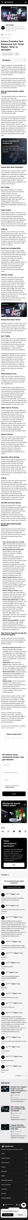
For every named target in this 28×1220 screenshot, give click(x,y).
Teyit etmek (7, 1215)
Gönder (14, 794)
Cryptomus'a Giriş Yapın (14, 887)
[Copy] (25, 831)
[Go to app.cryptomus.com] (8, 2)
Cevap (3, 902)
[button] (14, 60)
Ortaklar (20, 1215)
